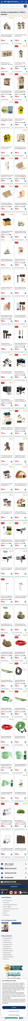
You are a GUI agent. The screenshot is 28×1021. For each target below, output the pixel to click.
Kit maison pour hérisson (6, 492)
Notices (5, 913)
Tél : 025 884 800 (9, 865)
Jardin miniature (4, 632)
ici (7, 1003)
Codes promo (6, 911)
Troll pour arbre (4, 464)
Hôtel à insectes (4, 43)
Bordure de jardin (5, 773)
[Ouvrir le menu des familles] (2, 2)
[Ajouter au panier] (11, 40)
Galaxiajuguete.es (7, 946)
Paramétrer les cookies (14, 1011)
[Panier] (26, 2)
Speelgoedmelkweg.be (8, 956)
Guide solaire (6, 915)
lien (15, 991)
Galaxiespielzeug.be (7, 954)
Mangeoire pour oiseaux (6, 436)
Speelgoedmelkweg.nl (8, 950)
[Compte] (22, 2)
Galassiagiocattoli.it (7, 948)
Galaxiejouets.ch (7, 940)
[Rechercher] (25, 6)
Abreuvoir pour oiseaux (6, 604)
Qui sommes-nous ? (7, 900)
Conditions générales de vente (10, 904)
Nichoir (2, 239)
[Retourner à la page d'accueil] (12, 2)
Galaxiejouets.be (7, 952)
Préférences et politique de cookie (10, 908)
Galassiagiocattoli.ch (7, 944)
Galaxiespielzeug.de (7, 938)
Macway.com (6, 959)
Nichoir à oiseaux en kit (20, 211)
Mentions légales (7, 906)
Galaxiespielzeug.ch (7, 942)
